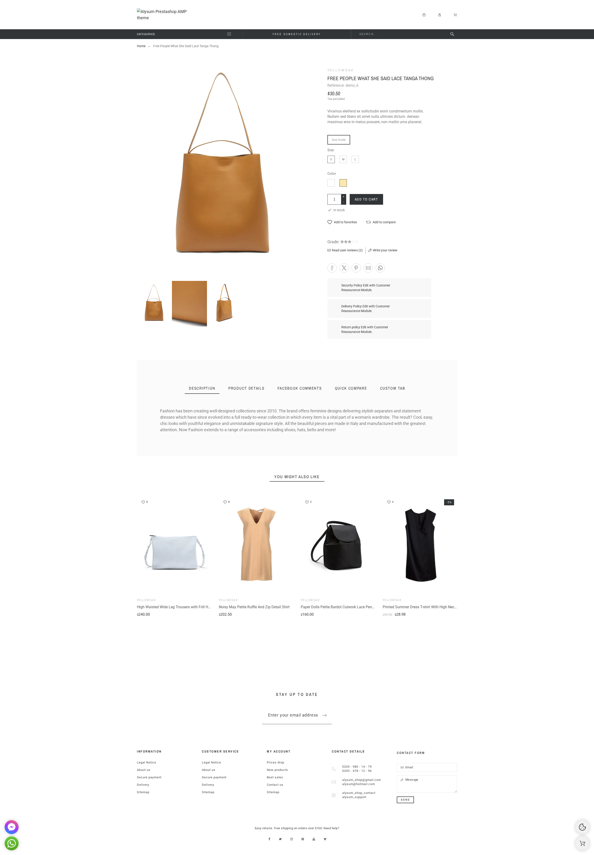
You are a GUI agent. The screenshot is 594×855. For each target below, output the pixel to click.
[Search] (452, 34)
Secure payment (149, 777)
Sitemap (143, 792)
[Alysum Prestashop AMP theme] (167, 14)
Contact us (275, 784)
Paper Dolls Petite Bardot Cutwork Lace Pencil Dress (343, 607)
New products (277, 770)
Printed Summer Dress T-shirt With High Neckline (422, 607)
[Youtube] (313, 839)
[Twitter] (280, 839)
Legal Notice (146, 762)
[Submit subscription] (324, 715)
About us (143, 770)
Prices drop (275, 762)
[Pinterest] (302, 839)
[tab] (202, 388)
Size (330, 150)
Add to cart (366, 199)
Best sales (275, 777)
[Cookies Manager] (582, 827)
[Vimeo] (324, 839)
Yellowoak (340, 70)
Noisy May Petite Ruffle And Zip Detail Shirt (254, 607)
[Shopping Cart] (582, 843)
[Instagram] (291, 839)
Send (405, 800)
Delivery (143, 784)
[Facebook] (269, 839)
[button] (342, 222)
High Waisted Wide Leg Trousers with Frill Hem (175, 607)
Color (331, 173)
